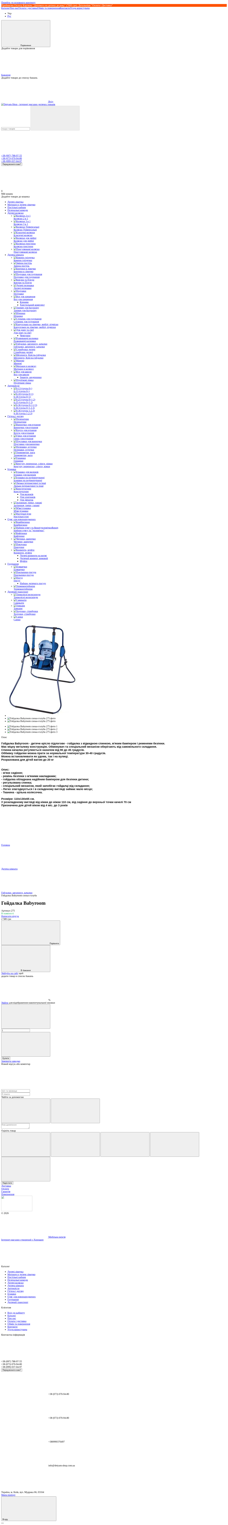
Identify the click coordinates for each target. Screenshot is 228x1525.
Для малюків (26, 494)
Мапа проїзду (8, 1495)
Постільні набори (16, 207)
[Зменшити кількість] (25, 1016)
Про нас (14, 8)
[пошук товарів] (55, 118)
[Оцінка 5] (25, 1169)
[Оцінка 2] (75, 1144)
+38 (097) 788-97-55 (11, 155)
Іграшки (11, 469)
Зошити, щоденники (31, 377)
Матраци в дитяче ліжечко (21, 204)
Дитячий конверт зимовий (34, 558)
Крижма (24, 302)
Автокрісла (13, 385)
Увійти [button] (4, 1002)
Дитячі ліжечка (15, 202)
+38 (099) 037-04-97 (11, 161)
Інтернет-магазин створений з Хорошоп (22, 1239)
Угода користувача (80, 8)
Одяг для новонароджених (21, 519)
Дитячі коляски (15, 213)
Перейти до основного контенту (18, 2)
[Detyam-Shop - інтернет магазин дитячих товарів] (16, 1210)
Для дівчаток (26, 500)
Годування (13, 564)
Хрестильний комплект (32, 305)
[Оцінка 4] (174, 1144)
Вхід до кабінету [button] (16, 1312)
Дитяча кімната (15, 254)
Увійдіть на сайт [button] (9, 973)
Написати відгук (10, 916)
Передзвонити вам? (11, 164)
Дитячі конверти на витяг (33, 555)
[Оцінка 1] (25, 1144)
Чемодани (25, 335)
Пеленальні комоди (17, 210)
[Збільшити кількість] (25, 1044)
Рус (9, 16)
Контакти (65, 8)
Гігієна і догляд (15, 416)
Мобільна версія (56, 1237)
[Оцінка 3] (125, 1144)
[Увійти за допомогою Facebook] (25, 1111)
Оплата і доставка (27, 8)
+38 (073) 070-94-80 (11, 158)
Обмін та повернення (48, 8)
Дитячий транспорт (17, 591)
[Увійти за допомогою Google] (75, 1111)
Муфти (23, 561)
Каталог (5, 8)
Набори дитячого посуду (33, 583)
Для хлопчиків (27, 497)
